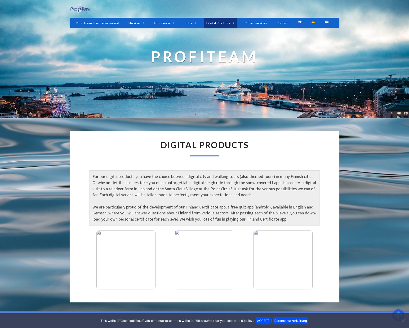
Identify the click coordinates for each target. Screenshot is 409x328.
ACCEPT (263, 321)
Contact (282, 23)
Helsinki (134, 23)
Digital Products (218, 23)
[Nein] (403, 320)
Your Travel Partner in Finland (97, 23)
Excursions (162, 23)
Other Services (256, 23)
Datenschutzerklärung (290, 321)
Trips (188, 23)
